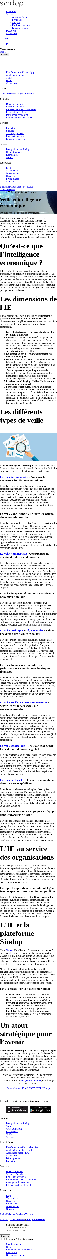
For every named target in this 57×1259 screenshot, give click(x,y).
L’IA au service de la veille (19, 117)
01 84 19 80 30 (7, 93)
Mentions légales (14, 1244)
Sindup (9, 950)
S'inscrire (5, 1236)
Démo (9, 80)
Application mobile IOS (17, 1153)
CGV (8, 1247)
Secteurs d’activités (15, 1174)
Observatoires (12, 173)
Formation (17, 19)
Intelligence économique (17, 115)
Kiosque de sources (21, 28)
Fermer (4, 55)
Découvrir (11, 30)
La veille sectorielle (11, 780)
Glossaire (10, 181)
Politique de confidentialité (19, 1249)
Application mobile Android (19, 1150)
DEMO (5, 38)
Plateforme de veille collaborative (22, 1147)
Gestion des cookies (15, 1255)
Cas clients (11, 176)
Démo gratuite (13, 1158)
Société (9, 157)
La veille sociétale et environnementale (23, 702)
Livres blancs (12, 179)
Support (16, 22)
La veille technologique (14, 476)
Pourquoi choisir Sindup (17, 149)
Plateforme (11, 11)
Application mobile (15, 75)
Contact (4, 1219)
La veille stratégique (12, 745)
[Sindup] (11, 6)
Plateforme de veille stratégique (21, 72)
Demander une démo (17, 1088)
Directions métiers (14, 104)
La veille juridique (11, 630)
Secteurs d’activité (15, 106)
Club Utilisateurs (14, 152)
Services (10, 14)
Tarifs (9, 77)
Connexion (11, 33)
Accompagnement (21, 17)
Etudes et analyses (21, 25)
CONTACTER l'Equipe (38, 1088)
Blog (8, 168)
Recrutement (12, 154)
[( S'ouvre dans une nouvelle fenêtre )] (17, 1113)
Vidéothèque (12, 170)
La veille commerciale (13, 553)
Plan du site (11, 1252)
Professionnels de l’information (21, 109)
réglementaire (34, 630)
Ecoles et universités (16, 112)
